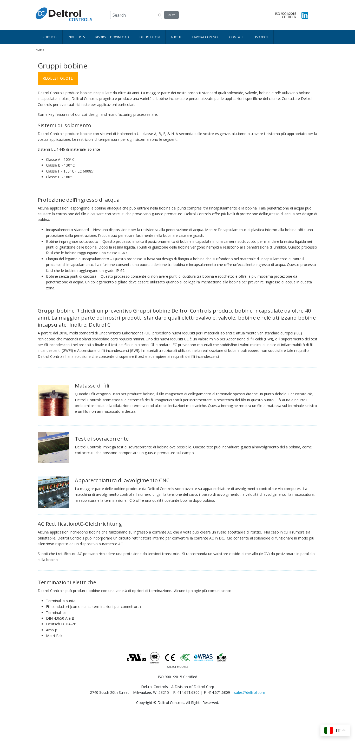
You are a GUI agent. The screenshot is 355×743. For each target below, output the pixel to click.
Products (49, 37)
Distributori (150, 37)
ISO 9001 (261, 37)
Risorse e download (112, 37)
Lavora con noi (205, 37)
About (176, 37)
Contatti (237, 37)
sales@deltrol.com (249, 692)
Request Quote (58, 78)
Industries (76, 37)
